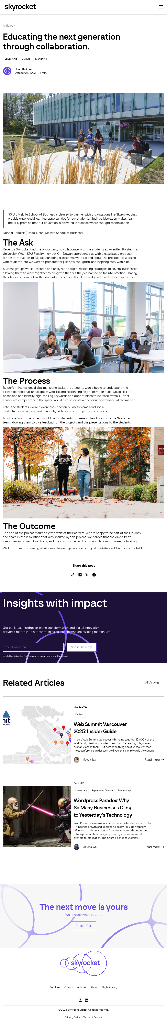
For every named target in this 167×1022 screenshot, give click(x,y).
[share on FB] (94, 575)
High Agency (109, 987)
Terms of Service (92, 1017)
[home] (20, 7)
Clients (68, 987)
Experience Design (102, 790)
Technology (124, 790)
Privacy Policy (72, 1017)
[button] (160, 7)
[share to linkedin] (80, 575)
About (94, 987)
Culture (79, 714)
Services (55, 987)
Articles (8, 25)
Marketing (81, 790)
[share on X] (87, 575)
